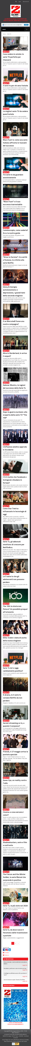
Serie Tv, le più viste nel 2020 (15, 905)
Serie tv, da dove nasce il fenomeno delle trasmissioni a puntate (15, 932)
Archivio (22, 1040)
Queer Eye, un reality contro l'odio (15, 782)
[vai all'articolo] (15, 43)
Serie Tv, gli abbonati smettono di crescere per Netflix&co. (13, 544)
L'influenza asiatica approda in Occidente (15, 448)
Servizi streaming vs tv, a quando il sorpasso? (13, 724)
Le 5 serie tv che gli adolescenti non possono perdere (13, 579)
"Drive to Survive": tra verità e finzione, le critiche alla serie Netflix (15, 260)
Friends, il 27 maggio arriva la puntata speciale (15, 753)
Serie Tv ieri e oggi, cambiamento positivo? (13, 669)
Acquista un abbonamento (15, 1024)
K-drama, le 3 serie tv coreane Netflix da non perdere (12, 697)
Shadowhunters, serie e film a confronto (15, 844)
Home (4, 34)
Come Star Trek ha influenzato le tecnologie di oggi (14, 511)
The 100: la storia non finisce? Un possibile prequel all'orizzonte (15, 609)
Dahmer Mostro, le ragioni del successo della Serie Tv (14, 386)
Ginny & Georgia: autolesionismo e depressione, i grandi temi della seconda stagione (14, 291)
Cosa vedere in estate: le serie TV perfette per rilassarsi (13, 57)
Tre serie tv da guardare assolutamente (13, 176)
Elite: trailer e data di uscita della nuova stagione (15, 639)
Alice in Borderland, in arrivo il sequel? (15, 354)
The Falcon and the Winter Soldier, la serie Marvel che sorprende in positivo (14, 877)
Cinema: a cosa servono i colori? (13, 813)
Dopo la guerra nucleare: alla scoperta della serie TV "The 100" (15, 414)
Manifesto (16, 1040)
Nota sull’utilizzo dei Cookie (20, 1041)
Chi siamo (11, 1040)
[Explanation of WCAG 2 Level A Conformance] (15, 1043)
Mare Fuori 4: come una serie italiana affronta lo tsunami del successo (15, 142)
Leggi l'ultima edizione (15, 1022)
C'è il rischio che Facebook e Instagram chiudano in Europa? (15, 479)
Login (19, 1)
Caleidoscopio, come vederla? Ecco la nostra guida (15, 231)
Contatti (26, 1040)
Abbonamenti (26, 1)
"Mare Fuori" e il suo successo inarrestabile (12, 203)
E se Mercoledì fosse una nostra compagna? (13, 323)
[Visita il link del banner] (15, 24)
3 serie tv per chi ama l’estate (15, 85)
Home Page (5, 1040)
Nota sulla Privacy (8, 1041)
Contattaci (6, 952)
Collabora (6, 955)
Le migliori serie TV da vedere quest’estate (15, 113)
